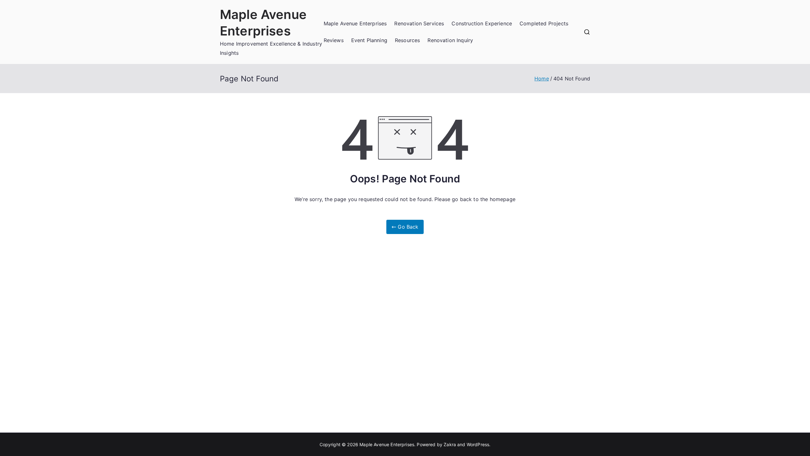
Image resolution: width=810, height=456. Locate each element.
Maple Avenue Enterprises (355, 23)
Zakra (450, 444)
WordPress (478, 444)
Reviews (334, 40)
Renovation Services (419, 23)
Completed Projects (544, 23)
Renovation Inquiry (450, 40)
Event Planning (369, 40)
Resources (407, 40)
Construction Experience (482, 23)
